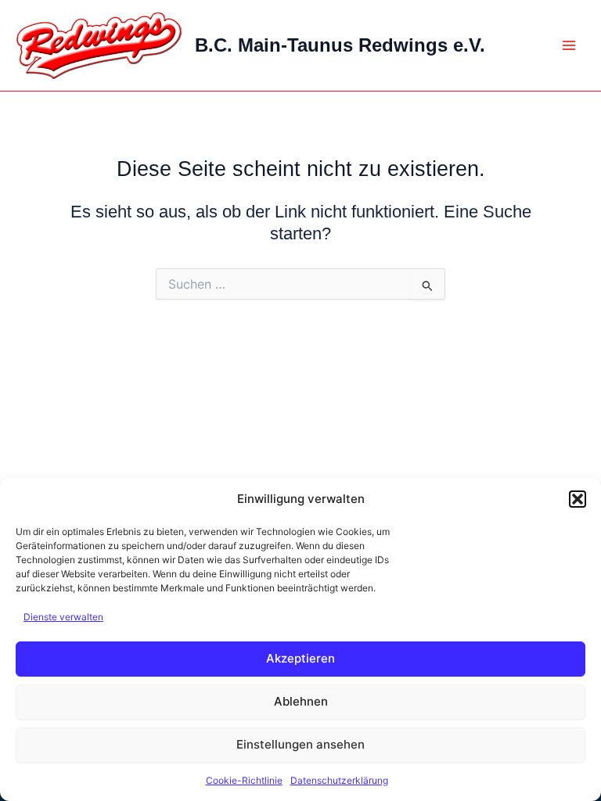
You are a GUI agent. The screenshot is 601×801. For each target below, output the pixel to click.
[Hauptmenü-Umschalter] (568, 45)
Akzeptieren (300, 658)
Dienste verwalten (63, 617)
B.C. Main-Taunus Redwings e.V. (340, 45)
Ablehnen (301, 701)
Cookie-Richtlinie (244, 780)
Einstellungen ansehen (300, 744)
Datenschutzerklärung (339, 780)
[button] (577, 499)
